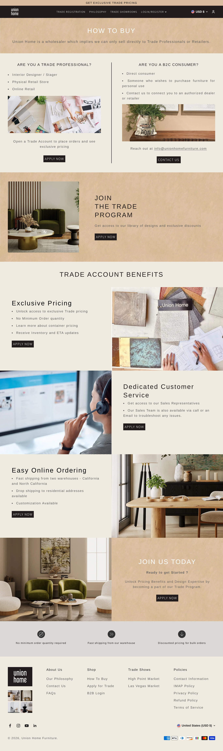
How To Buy (97, 679)
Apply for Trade (100, 686)
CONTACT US (168, 160)
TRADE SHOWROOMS (123, 12)
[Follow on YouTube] (26, 725)
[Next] (147, 3)
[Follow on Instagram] (18, 725)
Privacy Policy (186, 693)
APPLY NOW (54, 159)
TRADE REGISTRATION (70, 12)
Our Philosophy (59, 679)
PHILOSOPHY (97, 12)
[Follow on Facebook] (10, 725)
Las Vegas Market (144, 686)
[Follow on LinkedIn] (35, 725)
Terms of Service (188, 707)
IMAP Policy (184, 686)
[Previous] (75, 3)
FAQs (51, 693)
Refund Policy (186, 700)
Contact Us (56, 686)
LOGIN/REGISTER (152, 12)
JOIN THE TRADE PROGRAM (111, 2)
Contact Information (191, 679)
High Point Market (144, 679)
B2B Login (96, 693)
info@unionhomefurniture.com (180, 148)
